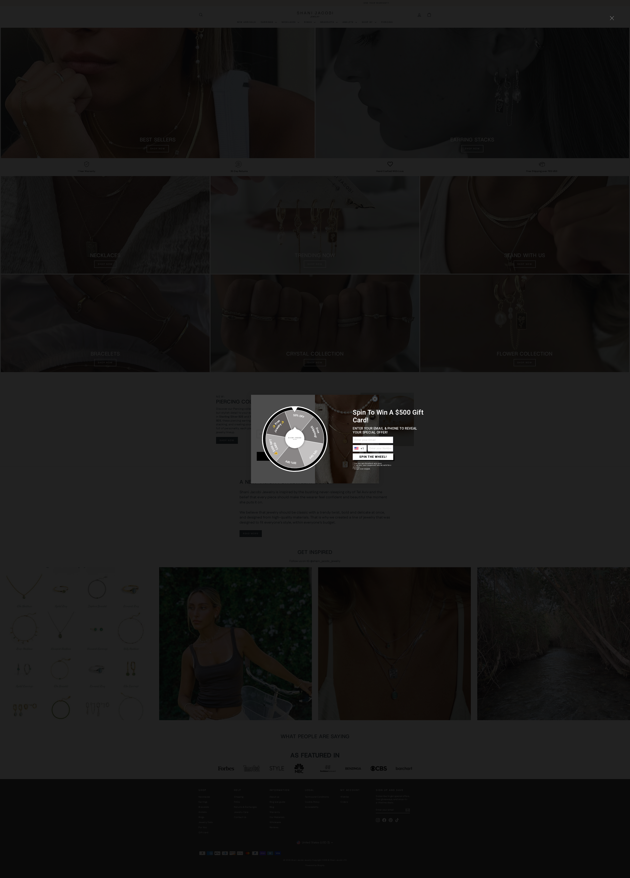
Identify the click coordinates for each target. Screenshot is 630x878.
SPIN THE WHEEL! (373, 456)
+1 (362, 448)
